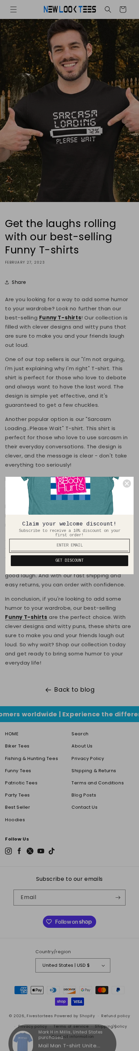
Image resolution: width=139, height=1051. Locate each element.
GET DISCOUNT (69, 560)
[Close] (127, 483)
